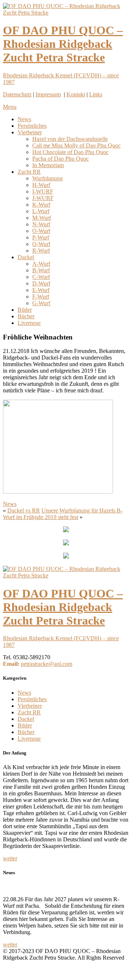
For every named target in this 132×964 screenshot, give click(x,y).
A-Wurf (41, 264)
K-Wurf (41, 204)
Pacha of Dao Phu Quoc (60, 158)
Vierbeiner (30, 132)
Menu (9, 107)
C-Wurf (41, 277)
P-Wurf (40, 237)
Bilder (25, 310)
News (24, 119)
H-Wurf (41, 185)
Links (95, 94)
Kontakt (75, 94)
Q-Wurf (41, 244)
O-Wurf (41, 231)
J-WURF (43, 198)
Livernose (29, 323)
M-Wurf (41, 218)
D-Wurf (41, 283)
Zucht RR (29, 172)
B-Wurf (41, 270)
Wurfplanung (47, 178)
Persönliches (32, 126)
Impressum (48, 94)
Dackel (26, 257)
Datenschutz (17, 94)
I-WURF (42, 191)
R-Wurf (41, 250)
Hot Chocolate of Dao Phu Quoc (70, 152)
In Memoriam (48, 165)
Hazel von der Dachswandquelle (70, 139)
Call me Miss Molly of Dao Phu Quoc (76, 145)
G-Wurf (41, 303)
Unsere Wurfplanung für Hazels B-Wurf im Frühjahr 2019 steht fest (62, 513)
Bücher (26, 316)
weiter (10, 858)
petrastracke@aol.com (46, 664)
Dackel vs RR (23, 510)
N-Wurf (41, 224)
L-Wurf (41, 211)
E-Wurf (41, 290)
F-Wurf (40, 296)
